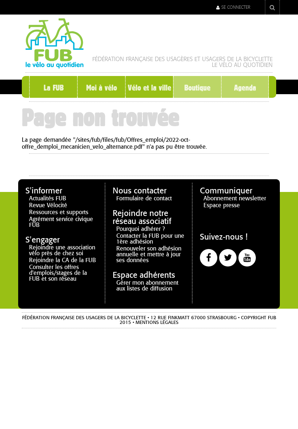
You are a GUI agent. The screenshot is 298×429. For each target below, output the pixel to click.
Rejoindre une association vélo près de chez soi (62, 250)
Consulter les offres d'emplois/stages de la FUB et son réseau (58, 273)
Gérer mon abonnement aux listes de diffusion (147, 285)
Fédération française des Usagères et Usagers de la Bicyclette (182, 59)
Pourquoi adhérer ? (140, 228)
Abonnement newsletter (235, 198)
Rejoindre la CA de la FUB (62, 260)
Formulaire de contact (144, 198)
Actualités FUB (47, 198)
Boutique (197, 87)
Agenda (245, 87)
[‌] (208, 257)
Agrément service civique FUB (61, 222)
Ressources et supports (58, 212)
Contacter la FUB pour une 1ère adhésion (150, 238)
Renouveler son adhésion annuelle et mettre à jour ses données (148, 254)
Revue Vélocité (48, 205)
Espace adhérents (144, 275)
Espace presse (222, 205)
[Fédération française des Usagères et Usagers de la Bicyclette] (54, 65)
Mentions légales (157, 322)
